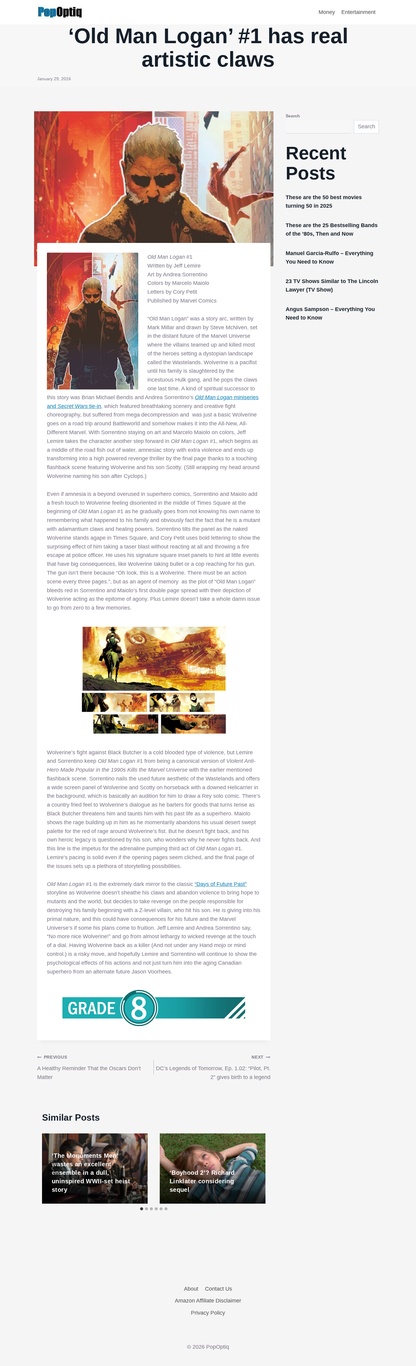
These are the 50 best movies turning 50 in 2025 (324, 201)
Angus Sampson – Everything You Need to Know (330, 313)
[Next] (254, 1168)
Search (293, 115)
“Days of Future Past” (221, 884)
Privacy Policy (208, 1313)
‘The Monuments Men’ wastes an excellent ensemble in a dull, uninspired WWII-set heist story (91, 1172)
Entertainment (358, 12)
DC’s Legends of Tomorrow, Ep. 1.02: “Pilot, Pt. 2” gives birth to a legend (213, 1067)
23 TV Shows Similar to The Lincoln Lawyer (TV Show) (332, 285)
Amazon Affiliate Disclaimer (208, 1301)
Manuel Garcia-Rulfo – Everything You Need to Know (329, 257)
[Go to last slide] (53, 1168)
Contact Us (218, 1289)
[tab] (141, 1208)
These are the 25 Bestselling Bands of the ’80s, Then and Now (332, 229)
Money (327, 12)
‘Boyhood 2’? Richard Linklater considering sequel (202, 1181)
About (191, 1289)
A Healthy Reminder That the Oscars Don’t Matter (89, 1067)
